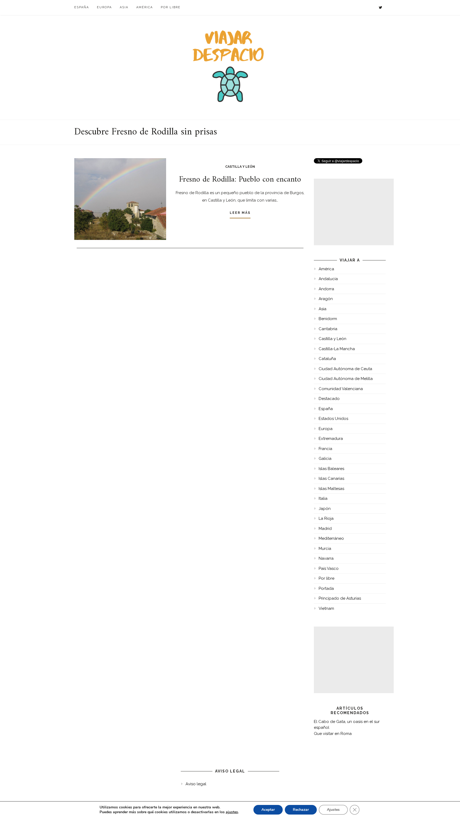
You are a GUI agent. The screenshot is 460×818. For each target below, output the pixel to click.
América (144, 7)
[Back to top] (448, 806)
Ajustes (333, 809)
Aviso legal (196, 784)
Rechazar (301, 809)
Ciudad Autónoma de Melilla (346, 378)
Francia (325, 448)
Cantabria (328, 328)
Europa (104, 7)
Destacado (329, 398)
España (81, 7)
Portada (326, 588)
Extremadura (331, 438)
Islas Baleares (331, 468)
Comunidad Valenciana (341, 388)
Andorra (326, 289)
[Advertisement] (354, 212)
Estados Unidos (333, 418)
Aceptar (268, 809)
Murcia (325, 548)
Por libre (170, 7)
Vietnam (326, 608)
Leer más (240, 213)
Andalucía (328, 278)
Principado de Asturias (340, 598)
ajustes (232, 812)
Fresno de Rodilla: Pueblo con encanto (240, 180)
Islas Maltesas (331, 488)
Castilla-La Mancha (337, 348)
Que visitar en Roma (333, 733)
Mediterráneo (331, 538)
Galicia (325, 458)
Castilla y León (240, 167)
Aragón (326, 298)
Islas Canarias (331, 478)
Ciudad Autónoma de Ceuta (345, 368)
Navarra (326, 558)
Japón (325, 508)
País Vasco (329, 568)
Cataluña (327, 358)
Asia (124, 7)
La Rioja (326, 518)
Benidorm (328, 318)
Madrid (325, 528)
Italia (323, 498)
